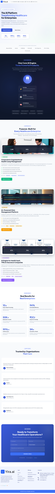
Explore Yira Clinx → (7, 229)
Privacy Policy (20, 476)
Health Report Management (30, 476)
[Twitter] (5, 485)
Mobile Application (31, 478)
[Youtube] (7, 485)
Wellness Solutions (31, 480)
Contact (19, 472)
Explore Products (7, 30)
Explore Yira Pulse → (7, 179)
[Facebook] (1, 485)
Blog (18, 482)
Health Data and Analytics (32, 474)
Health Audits (30, 472)
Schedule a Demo (27, 453)
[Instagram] (2, 485)
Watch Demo (17, 30)
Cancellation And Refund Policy (20, 480)
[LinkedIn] (4, 485)
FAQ (18, 474)
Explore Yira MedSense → (8, 280)
